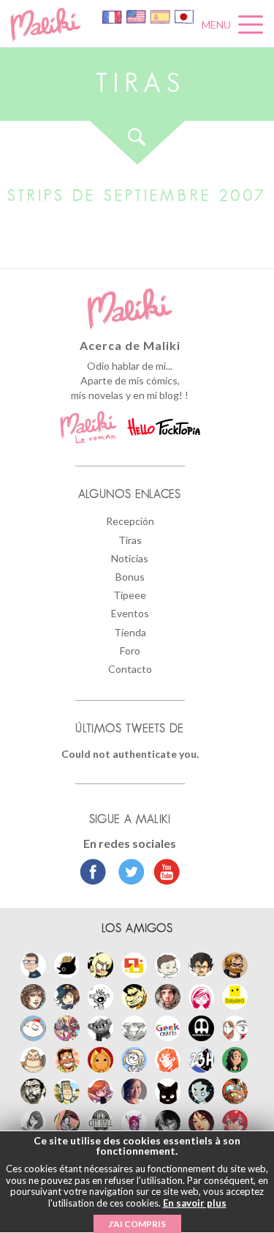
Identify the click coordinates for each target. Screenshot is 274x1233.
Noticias (129, 558)
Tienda (130, 632)
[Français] (113, 16)
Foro (130, 650)
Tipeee (129, 595)
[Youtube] (163, 873)
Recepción (130, 521)
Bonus (130, 576)
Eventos (130, 613)
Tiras (130, 540)
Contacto (130, 669)
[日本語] (184, 16)
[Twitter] (127, 873)
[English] (137, 16)
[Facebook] (93, 873)
